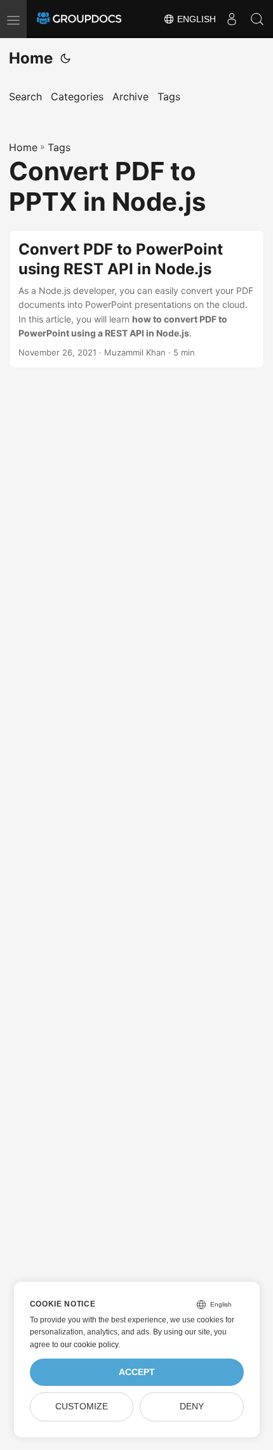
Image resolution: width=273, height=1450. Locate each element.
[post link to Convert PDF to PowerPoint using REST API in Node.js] (136, 299)
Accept (137, 1372)
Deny (192, 1406)
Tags (59, 147)
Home (31, 58)
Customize (81, 1406)
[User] (231, 19)
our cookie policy (89, 1344)
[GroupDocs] (79, 19)
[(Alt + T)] (65, 58)
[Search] (257, 19)
